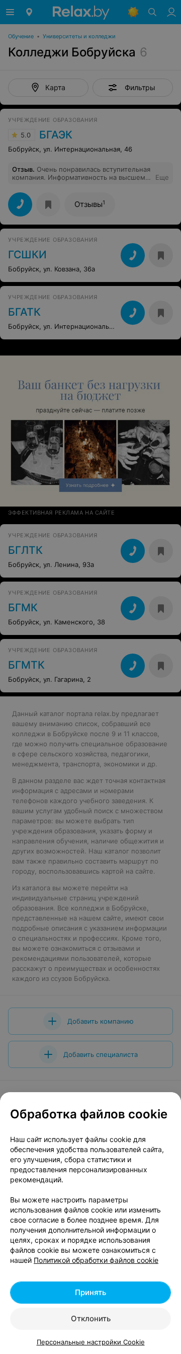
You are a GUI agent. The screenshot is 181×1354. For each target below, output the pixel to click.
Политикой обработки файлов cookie (96, 1260)
